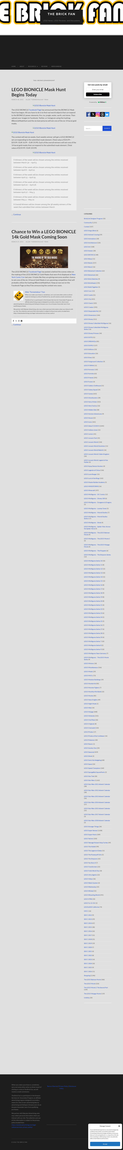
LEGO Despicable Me (91, 311)
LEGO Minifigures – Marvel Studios (95, 512)
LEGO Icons (88, 422)
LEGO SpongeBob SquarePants (94, 772)
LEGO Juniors (88, 434)
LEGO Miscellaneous (91, 667)
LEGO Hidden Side (90, 410)
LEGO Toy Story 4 (90, 863)
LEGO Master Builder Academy (94, 482)
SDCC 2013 (88, 919)
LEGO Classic (88, 303)
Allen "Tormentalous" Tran (37, 99)
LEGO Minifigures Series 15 (93, 581)
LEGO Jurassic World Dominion (94, 446)
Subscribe (98, 94)
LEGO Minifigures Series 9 (92, 649)
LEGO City (87, 299)
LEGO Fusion (88, 382)
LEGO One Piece (89, 720)
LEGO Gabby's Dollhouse (92, 385)
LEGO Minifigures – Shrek (92, 522)
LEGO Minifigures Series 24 (93, 617)
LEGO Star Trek (89, 776)
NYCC (86, 911)
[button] (119, 1126)
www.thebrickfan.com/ (20, 316)
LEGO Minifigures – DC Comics (94, 494)
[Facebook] (13, 321)
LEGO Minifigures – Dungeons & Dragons (97, 502)
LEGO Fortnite (89, 373)
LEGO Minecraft (89, 490)
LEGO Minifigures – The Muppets (95, 551)
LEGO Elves (88, 357)
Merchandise (56, 66)
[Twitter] (16, 321)
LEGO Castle (88, 295)
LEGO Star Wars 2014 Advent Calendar (97, 802)
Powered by (93, 102)
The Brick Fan (61, 14)
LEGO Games (88, 394)
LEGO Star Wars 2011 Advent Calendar (97, 784)
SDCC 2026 (88, 971)
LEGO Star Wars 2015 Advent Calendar (97, 808)
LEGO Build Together (91, 287)
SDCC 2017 (88, 935)
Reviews (44, 66)
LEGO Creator (88, 307)
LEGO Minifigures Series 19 (93, 597)
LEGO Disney (88, 319)
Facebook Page (35, 110)
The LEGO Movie (89, 983)
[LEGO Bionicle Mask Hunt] (44, 105)
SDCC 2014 (88, 923)
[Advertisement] (61, 48)
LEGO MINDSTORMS (91, 486)
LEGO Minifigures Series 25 (93, 621)
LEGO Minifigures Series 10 (93, 561)
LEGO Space (88, 764)
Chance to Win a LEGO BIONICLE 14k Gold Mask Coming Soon (44, 234)
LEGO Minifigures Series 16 (93, 585)
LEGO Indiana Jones (90, 430)
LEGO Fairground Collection (93, 361)
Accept (105, 1144)
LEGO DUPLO (88, 345)
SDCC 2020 (88, 947)
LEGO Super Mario (90, 834)
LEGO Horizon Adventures (93, 414)
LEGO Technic (88, 838)
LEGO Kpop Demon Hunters (93, 466)
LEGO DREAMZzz (90, 341)
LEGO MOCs (88, 675)
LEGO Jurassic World (91, 442)
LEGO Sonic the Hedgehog (92, 760)
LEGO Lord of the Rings (91, 478)
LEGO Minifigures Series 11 (93, 565)
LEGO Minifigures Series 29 (93, 637)
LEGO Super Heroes (90, 830)
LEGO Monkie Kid (90, 683)
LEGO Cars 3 (88, 291)
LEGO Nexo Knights (90, 700)
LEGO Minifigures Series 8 (92, 645)
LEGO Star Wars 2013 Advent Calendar (97, 796)
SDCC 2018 (88, 939)
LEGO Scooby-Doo (90, 748)
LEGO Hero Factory (90, 406)
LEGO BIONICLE (89, 255)
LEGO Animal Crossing (91, 234)
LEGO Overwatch (90, 728)
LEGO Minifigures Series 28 (93, 633)
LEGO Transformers (90, 867)
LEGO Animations (90, 239)
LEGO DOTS (88, 337)
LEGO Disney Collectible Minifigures (96, 323)
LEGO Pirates (88, 732)
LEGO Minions (89, 663)
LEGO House (88, 418)
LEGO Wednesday (90, 887)
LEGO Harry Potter (90, 402)
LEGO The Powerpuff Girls (93, 855)
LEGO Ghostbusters (90, 398)
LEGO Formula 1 (89, 369)
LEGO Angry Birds (90, 230)
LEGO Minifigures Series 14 (93, 577)
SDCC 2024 (88, 963)
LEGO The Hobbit (90, 846)
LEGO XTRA (88, 899)
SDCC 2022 (88, 955)
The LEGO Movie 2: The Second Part (96, 987)
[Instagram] (19, 321)
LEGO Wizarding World (92, 895)
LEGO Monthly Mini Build (92, 692)
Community (88, 222)
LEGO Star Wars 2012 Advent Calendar (97, 790)
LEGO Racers (88, 744)
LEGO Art (87, 247)
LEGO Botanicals (89, 275)
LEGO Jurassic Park (90, 438)
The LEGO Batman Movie (92, 979)
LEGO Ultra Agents (90, 875)
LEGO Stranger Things (91, 826)
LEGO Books (88, 263)
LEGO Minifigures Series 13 (93, 573)
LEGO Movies (88, 696)
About (22, 66)
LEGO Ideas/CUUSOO (91, 426)
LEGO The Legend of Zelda (93, 850)
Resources (32, 66)
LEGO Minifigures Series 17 (93, 589)
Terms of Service (52, 1086)
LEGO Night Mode (90, 704)
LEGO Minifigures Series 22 (93, 609)
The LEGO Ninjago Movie (92, 993)
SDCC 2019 (88, 943)
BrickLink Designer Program (93, 218)
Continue (17, 214)
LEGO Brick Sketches (91, 279)
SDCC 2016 (88, 931)
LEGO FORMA (89, 365)
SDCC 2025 (88, 967)
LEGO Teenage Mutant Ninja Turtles (96, 842)
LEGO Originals (89, 724)
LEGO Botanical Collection (93, 271)
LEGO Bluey (88, 259)
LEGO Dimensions (90, 315)
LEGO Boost (88, 267)
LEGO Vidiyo (88, 879)
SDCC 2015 (88, 927)
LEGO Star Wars (89, 780)
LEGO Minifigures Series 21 (93, 605)
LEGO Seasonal (89, 752)
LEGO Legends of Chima (92, 470)
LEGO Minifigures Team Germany (95, 653)
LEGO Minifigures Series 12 (93, 569)
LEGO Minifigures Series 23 (93, 613)
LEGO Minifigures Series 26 (93, 625)
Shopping (87, 975)
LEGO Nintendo (89, 716)
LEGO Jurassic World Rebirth (93, 450)
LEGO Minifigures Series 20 (93, 601)
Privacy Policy (63, 1086)
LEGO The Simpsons (90, 859)
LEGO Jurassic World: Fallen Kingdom (96, 454)
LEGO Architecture (90, 243)
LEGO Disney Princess (91, 333)
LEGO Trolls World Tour (92, 871)
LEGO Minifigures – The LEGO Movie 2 (97, 538)
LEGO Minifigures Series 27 (93, 629)
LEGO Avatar (88, 251)
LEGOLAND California (91, 907)
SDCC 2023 (88, 959)
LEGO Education (89, 353)
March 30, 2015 (17, 99)
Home (14, 66)
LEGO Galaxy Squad (90, 390)
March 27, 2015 (17, 242)
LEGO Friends (88, 377)
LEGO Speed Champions (92, 768)
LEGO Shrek (88, 756)
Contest (86, 226)
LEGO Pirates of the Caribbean (94, 736)
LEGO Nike (87, 708)
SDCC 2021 (88, 951)
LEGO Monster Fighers (91, 687)
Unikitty (86, 998)
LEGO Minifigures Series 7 (92, 641)
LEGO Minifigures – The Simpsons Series (97, 555)
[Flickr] (21, 321)
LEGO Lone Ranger (90, 474)
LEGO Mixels (88, 671)
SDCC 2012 (88, 915)
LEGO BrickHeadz (90, 283)
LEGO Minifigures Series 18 (93, 593)
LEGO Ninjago (88, 712)
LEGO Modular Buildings (92, 679)
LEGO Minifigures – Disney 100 (94, 498)
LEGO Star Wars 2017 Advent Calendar (97, 814)
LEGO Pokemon (89, 740)
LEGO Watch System (91, 883)
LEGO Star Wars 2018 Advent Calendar (97, 820)
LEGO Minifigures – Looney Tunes (95, 508)
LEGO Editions (89, 349)
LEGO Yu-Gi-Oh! (89, 903)
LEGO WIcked (88, 891)
